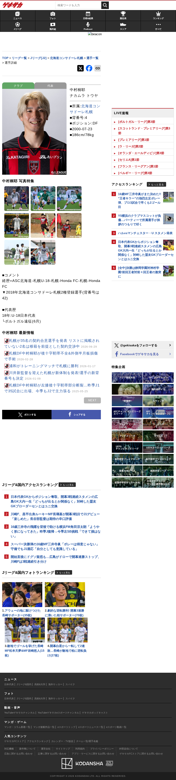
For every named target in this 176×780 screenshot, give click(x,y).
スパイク (70, 684)
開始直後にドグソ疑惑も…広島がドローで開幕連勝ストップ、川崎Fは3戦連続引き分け (56, 559)
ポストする (30, 414)
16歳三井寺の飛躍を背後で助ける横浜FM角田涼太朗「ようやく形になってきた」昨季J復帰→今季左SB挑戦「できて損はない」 (56, 531)
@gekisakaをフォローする (138, 345)
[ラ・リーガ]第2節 (130, 146)
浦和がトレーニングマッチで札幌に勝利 (52, 366)
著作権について (27, 748)
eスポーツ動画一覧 (116, 727)
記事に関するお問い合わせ (52, 753)
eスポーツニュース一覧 (90, 727)
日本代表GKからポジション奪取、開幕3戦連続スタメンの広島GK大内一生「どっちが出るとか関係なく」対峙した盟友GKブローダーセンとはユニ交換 (54, 501)
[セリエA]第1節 (128, 159)
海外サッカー (55, 684)
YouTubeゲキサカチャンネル (19, 712)
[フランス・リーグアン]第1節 (138, 166)
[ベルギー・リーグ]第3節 (135, 173)
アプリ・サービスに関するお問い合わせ (93, 753)
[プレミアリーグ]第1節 (133, 139)
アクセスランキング (37, 741)
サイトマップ (63, 748)
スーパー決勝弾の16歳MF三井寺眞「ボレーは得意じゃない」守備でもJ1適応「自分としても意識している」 (55, 546)
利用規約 (80, 748)
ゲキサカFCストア (14, 741)
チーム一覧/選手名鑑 (87, 741)
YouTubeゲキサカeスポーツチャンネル (58, 712)
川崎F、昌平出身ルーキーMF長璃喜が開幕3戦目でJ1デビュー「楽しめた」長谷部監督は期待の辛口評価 (55, 516)
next (92, 400)
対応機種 (9, 748)
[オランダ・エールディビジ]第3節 (141, 153)
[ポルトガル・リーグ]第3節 (136, 121)
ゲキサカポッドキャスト (95, 712)
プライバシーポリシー (102, 748)
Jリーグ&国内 (24, 684)
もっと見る (68, 485)
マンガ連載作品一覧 (44, 727)
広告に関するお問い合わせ (18, 753)
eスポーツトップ (66, 727)
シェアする (79, 414)
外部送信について (128, 748)
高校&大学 (39, 684)
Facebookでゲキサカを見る (139, 354)
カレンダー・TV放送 (62, 741)
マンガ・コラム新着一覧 (17, 727)
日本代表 (9, 684)
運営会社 (45, 748)
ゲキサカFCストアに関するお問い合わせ (141, 753)
